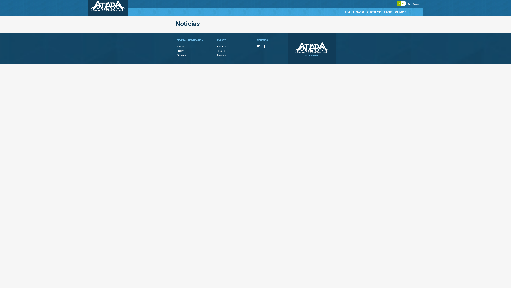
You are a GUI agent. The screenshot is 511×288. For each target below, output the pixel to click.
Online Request (413, 4)
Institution (181, 46)
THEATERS (388, 12)
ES (403, 3)
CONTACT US (400, 12)
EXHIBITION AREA (374, 12)
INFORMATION (358, 12)
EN (399, 3)
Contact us (222, 55)
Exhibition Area (224, 46)
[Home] (108, 8)
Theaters (221, 51)
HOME (347, 12)
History (180, 51)
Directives (181, 55)
